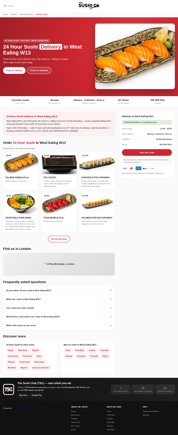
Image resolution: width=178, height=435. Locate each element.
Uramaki (69, 356)
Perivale (11, 362)
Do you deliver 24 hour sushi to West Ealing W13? (28, 290)
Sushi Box (104, 350)
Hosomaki (81, 356)
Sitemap (146, 415)
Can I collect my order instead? (20, 308)
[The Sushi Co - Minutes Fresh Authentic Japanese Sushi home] (89, 6)
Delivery (14, 14)
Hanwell (35, 350)
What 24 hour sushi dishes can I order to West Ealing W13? (33, 317)
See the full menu (59, 239)
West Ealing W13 (26, 14)
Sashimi (92, 350)
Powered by (7, 408)
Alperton (24, 368)
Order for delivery (14, 70)
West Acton (22, 350)
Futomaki (94, 356)
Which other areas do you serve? (21, 325)
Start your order (147, 152)
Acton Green (25, 362)
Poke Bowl (79, 350)
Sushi (68, 350)
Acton (39, 356)
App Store (23, 395)
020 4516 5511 (158, 100)
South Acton (13, 356)
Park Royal (27, 356)
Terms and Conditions (151, 411)
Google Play (37, 395)
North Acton (39, 362)
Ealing (10, 350)
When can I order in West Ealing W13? (23, 299)
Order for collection (39, 70)
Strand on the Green (40, 368)
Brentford (12, 368)
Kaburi (105, 356)
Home (5, 14)
